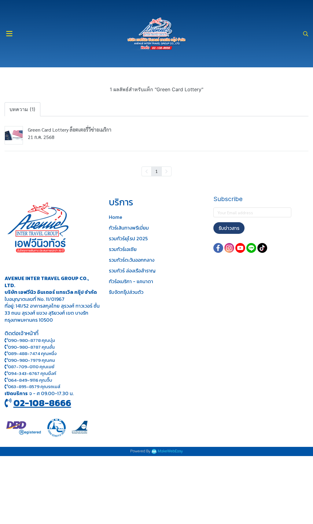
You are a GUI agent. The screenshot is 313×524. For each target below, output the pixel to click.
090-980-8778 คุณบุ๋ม (31, 340)
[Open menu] (9, 34)
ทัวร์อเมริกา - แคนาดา (131, 281)
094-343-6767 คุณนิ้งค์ (32, 373)
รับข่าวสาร (229, 228)
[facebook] (218, 248)
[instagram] (229, 248)
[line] (251, 248)
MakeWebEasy (170, 451)
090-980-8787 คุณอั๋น (31, 346)
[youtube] (240, 248)
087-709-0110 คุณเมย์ (31, 366)
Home (115, 217)
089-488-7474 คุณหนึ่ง (32, 353)
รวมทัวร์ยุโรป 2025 (128, 238)
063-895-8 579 (23, 386)
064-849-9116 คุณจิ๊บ (30, 380)
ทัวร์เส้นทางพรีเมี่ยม (129, 227)
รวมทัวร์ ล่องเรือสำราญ (132, 270)
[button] (305, 33)
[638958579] (6, 386)
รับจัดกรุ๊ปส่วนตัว (126, 292)
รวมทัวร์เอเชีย (123, 249)
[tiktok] (262, 248)
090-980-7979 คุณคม (31, 360)
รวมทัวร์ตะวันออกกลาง (131, 260)
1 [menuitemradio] (156, 171)
